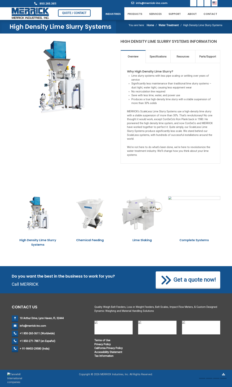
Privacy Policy (102, 344)
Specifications (158, 56)
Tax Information (103, 355)
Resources (183, 56)
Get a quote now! (194, 279)
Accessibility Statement (108, 352)
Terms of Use (102, 340)
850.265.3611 (47, 3)
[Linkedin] (200, 3)
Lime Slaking (142, 240)
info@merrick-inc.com (151, 3)
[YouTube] (207, 3)
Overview (133, 56)
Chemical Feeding (90, 240)
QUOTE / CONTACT (74, 13)
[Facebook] (193, 3)
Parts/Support (207, 56)
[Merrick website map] (223, 376)
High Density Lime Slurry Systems (37, 242)
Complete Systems (194, 240)
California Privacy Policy (108, 348)
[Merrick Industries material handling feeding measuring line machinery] (30, 13)
